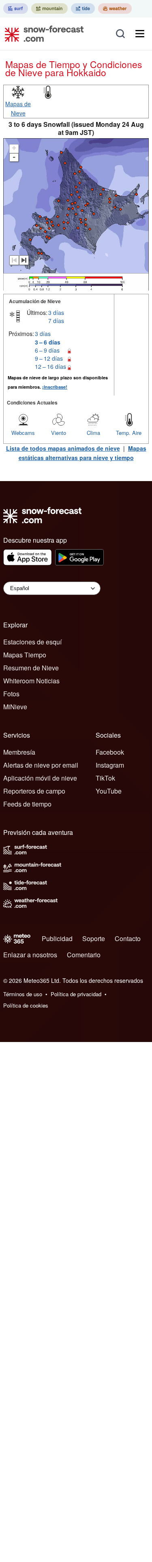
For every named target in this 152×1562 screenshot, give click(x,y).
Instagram (110, 765)
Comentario (84, 954)
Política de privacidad (76, 994)
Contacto (128, 938)
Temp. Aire (128, 433)
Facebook (110, 752)
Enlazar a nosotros (30, 954)
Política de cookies (25, 1005)
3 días (56, 312)
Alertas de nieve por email (40, 765)
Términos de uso (22, 994)
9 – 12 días (49, 358)
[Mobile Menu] (140, 33)
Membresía (19, 752)
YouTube (109, 791)
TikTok (105, 778)
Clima (93, 433)
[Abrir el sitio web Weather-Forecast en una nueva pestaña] (115, 8)
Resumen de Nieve (31, 667)
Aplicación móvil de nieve (40, 778)
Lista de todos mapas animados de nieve (63, 448)
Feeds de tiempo (27, 804)
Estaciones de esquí (32, 641)
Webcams (23, 433)
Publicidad (57, 938)
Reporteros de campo (34, 791)
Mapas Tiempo (24, 654)
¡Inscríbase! (54, 387)
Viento (58, 433)
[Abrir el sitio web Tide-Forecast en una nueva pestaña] (83, 8)
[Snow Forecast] (42, 34)
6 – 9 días (47, 350)
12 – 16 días (50, 366)
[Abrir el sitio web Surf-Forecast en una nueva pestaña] (15, 8)
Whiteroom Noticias (31, 680)
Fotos (11, 693)
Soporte (93, 938)
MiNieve (15, 706)
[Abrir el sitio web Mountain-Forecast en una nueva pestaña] (49, 8)
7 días (56, 321)
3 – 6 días (47, 342)
